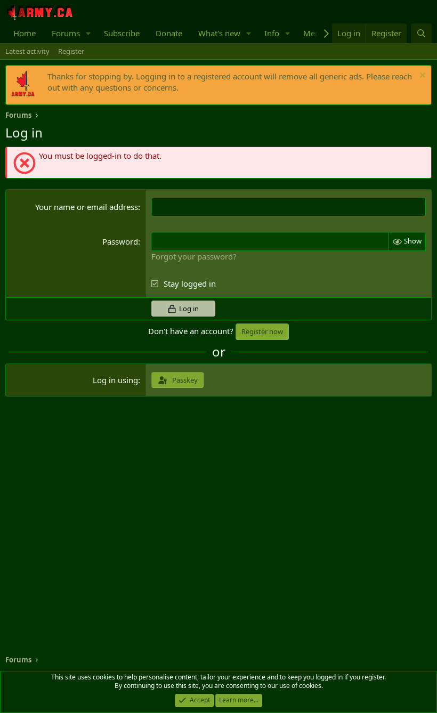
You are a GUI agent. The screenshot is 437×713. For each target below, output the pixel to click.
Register (71, 51)
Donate (169, 33)
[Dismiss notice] (421, 76)
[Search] (421, 33)
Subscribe (122, 33)
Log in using (115, 380)
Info (271, 33)
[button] (88, 33)
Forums (66, 33)
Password (120, 241)
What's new (219, 33)
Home (24, 33)
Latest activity (27, 51)
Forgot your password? (194, 256)
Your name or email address (86, 206)
